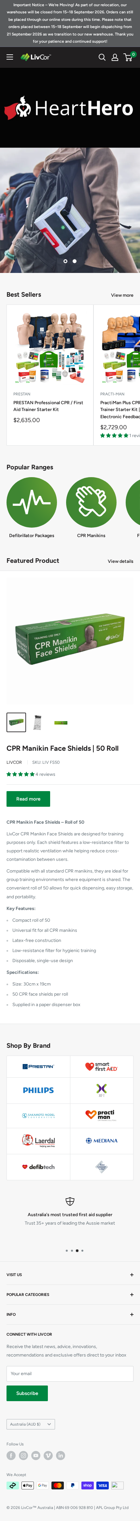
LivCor (14, 762)
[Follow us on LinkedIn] (60, 1455)
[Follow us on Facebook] (11, 1455)
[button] (114, 435)
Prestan (21, 394)
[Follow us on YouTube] (35, 1455)
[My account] (115, 57)
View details (120, 561)
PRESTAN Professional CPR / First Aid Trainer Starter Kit (48, 406)
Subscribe (27, 1393)
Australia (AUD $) (25, 1424)
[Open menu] (10, 57)
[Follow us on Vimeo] (48, 1455)
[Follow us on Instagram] (23, 1455)
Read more (28, 799)
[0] (128, 57)
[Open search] (102, 57)
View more (122, 295)
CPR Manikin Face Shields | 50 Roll (63, 748)
